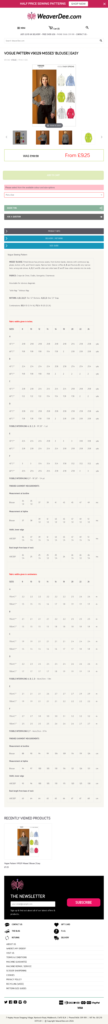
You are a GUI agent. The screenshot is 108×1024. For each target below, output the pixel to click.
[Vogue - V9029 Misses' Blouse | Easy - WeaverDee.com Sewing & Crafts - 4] (88, 137)
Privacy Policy (14, 979)
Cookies (10, 975)
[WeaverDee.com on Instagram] (20, 1003)
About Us (11, 944)
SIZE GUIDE (54, 246)
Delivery (65, 938)
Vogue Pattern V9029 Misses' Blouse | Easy (22, 863)
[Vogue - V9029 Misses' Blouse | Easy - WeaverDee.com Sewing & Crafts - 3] (65, 137)
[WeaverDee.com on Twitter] (6, 1003)
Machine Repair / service (19, 966)
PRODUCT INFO (54, 231)
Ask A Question (14, 217)
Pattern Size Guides (16, 988)
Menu (23, 28)
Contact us (81, 34)
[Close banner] (104, 4)
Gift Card (65, 924)
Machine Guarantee (16, 962)
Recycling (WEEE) (15, 984)
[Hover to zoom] (54, 95)
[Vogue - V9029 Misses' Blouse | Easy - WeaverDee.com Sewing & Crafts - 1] (20, 137)
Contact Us (17, 924)
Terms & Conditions (16, 957)
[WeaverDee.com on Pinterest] (25, 1003)
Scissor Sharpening (16, 970)
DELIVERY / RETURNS (54, 238)
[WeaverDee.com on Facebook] (10, 1003)
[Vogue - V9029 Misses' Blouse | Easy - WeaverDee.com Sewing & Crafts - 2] (42, 137)
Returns (15, 938)
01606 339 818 (68, 34)
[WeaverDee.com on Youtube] (15, 1003)
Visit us (10, 953)
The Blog (16, 931)
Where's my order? (16, 948)
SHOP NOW (78, 3)
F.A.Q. (63, 931)
